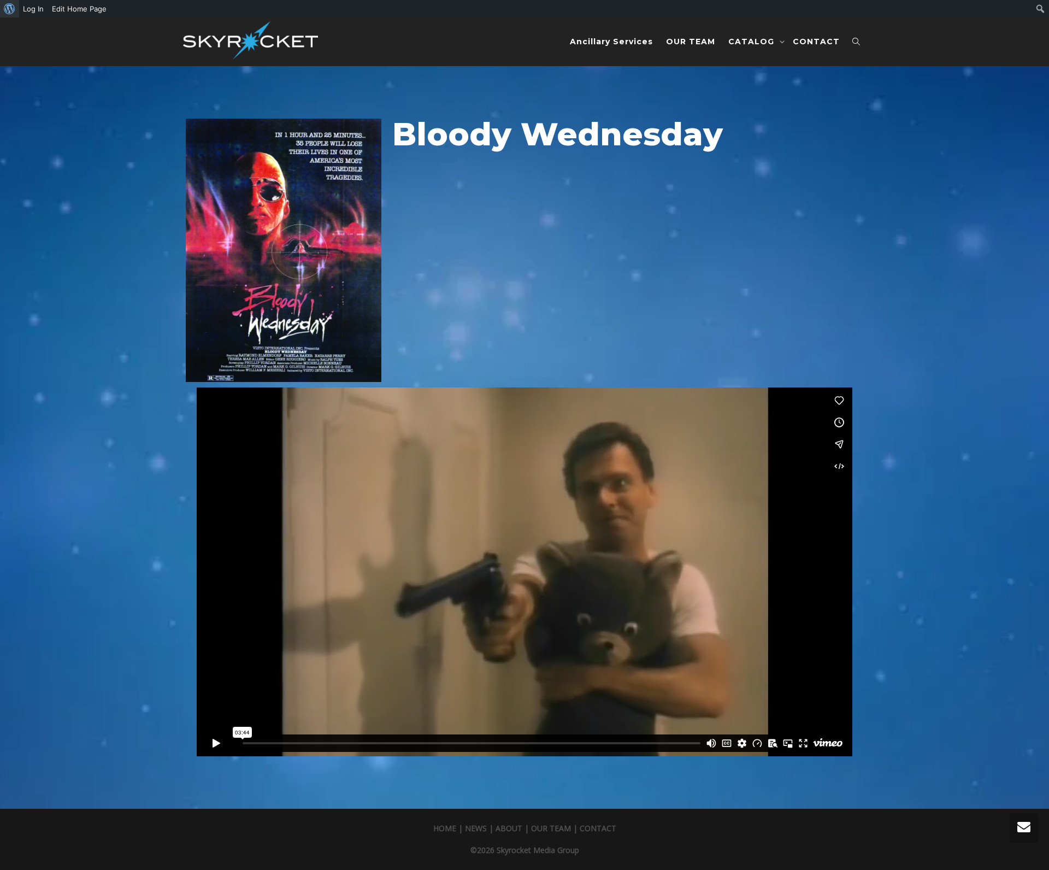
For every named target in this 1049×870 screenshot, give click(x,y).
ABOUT (509, 828)
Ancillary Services (611, 41)
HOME (444, 828)
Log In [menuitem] (33, 8)
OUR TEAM (690, 41)
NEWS (476, 828)
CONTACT (816, 41)
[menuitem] (9, 8)
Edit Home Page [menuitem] (79, 8)
